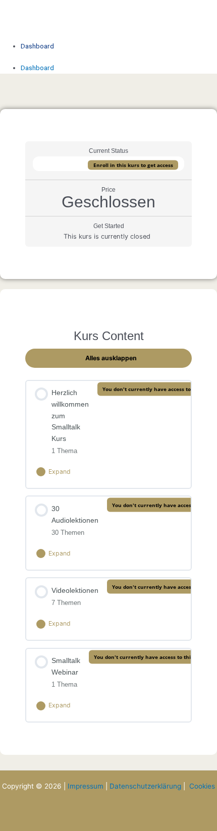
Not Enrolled (63, 163)
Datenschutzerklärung (145, 786)
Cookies (202, 786)
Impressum (85, 786)
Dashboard (37, 46)
